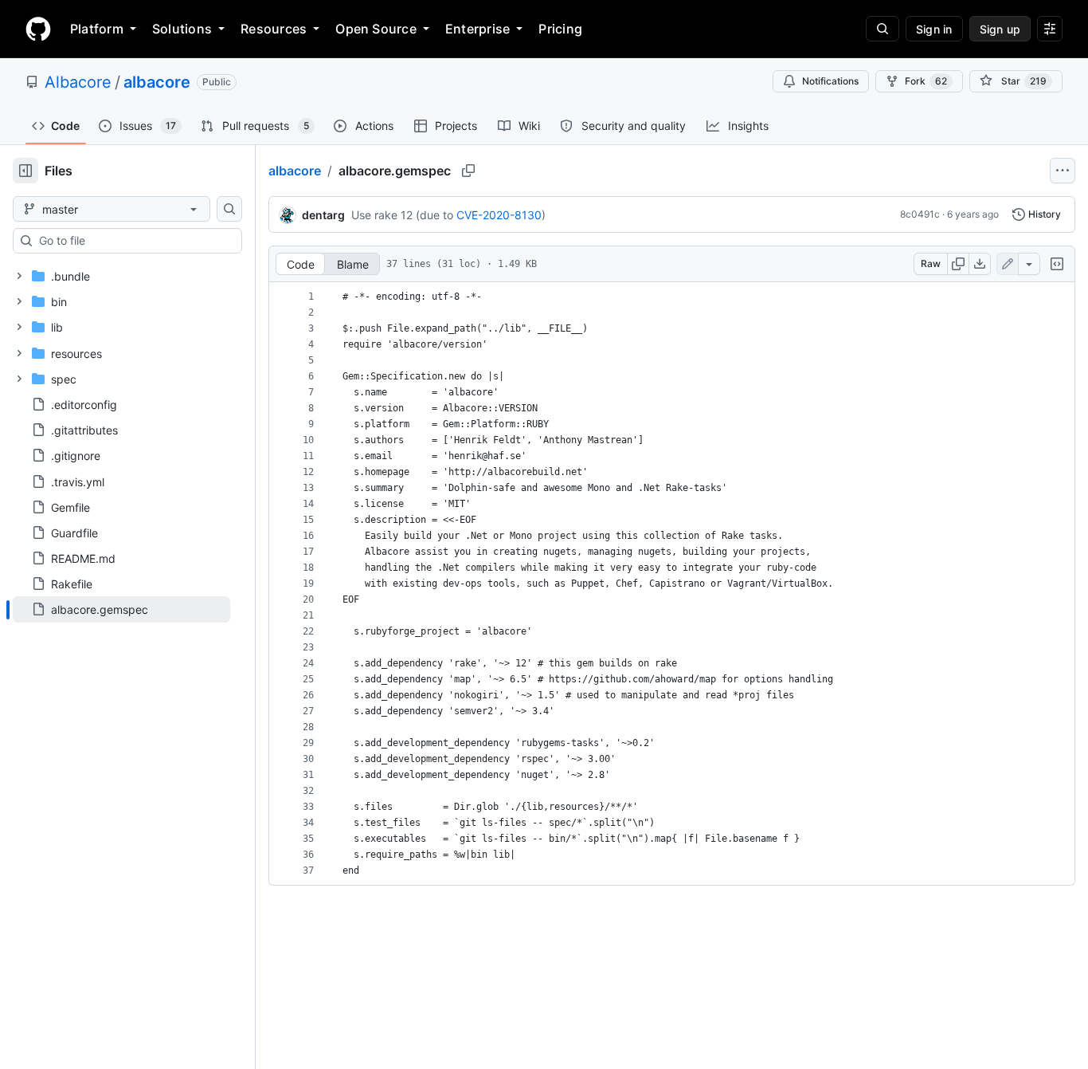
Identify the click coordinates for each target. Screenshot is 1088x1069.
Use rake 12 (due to (402, 215)
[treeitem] (121, 609)
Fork (926, 81)
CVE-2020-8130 (499, 215)
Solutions (182, 29)
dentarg (323, 215)
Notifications (830, 81)
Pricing (560, 29)
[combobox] (134, 241)
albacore (156, 82)
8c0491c (920, 214)
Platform (96, 29)
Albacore (78, 82)
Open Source (376, 29)
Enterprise (477, 29)
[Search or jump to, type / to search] (882, 28)
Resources (274, 29)
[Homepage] (38, 28)
